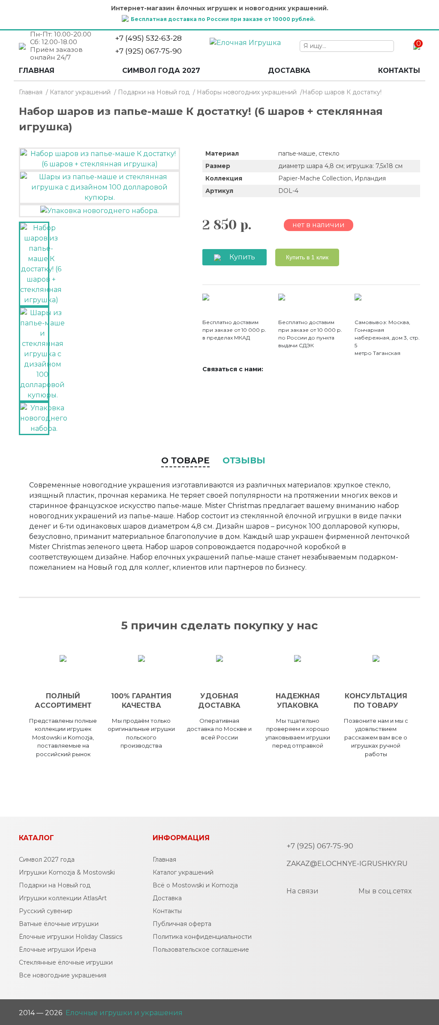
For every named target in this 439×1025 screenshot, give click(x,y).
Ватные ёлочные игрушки (59, 924)
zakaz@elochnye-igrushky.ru (347, 864)
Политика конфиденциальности (202, 937)
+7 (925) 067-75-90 (148, 51)
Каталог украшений (80, 92)
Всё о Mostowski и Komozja (195, 885)
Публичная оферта (182, 924)
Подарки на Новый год (153, 92)
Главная (36, 70)
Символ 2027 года (47, 859)
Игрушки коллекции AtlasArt (63, 898)
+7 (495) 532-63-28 (148, 38)
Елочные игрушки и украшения (124, 1013)
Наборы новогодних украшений (247, 92)
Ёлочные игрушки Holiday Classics (70, 937)
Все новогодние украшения (62, 975)
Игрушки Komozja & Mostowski (67, 872)
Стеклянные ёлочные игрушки (66, 962)
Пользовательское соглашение (201, 949)
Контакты (399, 70)
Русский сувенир (45, 911)
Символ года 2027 (161, 70)
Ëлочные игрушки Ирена (57, 949)
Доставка (289, 70)
